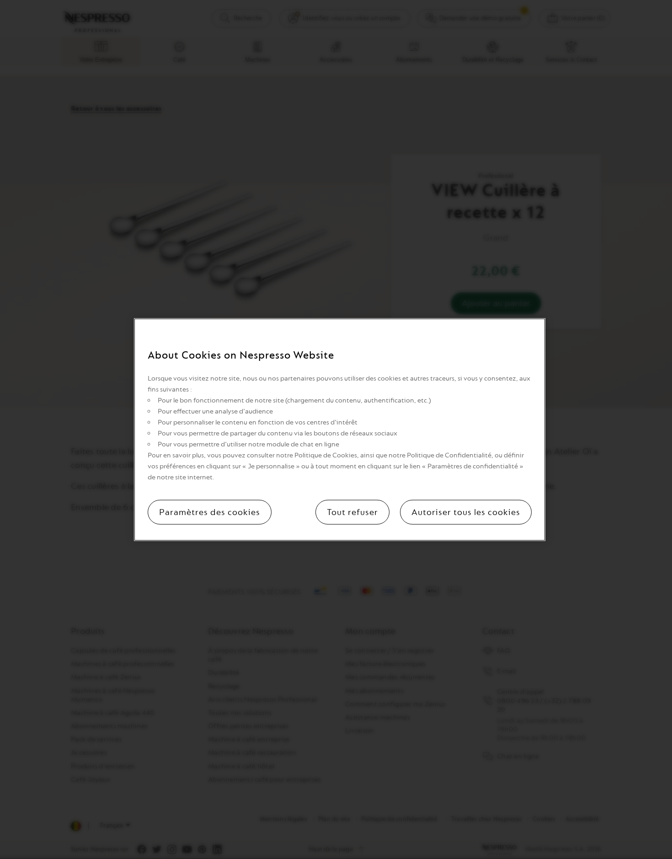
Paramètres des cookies (209, 511)
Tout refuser (352, 511)
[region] (339, 429)
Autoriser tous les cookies (465, 511)
